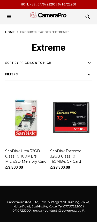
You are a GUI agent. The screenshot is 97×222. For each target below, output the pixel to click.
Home (9, 32)
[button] (9, 16)
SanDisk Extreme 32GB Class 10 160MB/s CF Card (65, 156)
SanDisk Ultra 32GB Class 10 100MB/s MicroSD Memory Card (26, 156)
